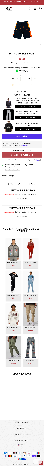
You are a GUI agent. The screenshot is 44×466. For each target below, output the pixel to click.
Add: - (27, 106)
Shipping (14, 63)
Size (22, 75)
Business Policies (21, 434)
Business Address (21, 422)
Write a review (21, 198)
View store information (12, 170)
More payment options (22, 150)
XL (23, 79)
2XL (29, 79)
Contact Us (21, 428)
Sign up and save (21, 440)
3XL (35, 79)
